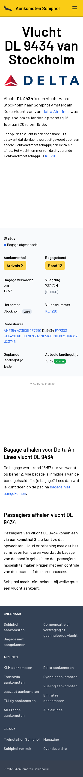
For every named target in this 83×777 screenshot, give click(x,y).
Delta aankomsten (58, 667)
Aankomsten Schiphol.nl (32, 769)
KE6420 (10, 336)
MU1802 (59, 336)
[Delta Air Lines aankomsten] (41, 80)
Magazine (51, 739)
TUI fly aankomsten (20, 700)
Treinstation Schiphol (22, 739)
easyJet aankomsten (21, 691)
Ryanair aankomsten (60, 676)
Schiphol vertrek (17, 748)
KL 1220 (51, 311)
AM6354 (10, 330)
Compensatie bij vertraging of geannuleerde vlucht (60, 629)
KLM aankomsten (18, 667)
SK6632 (71, 336)
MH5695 (46, 336)
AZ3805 (23, 330)
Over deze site (55, 748)
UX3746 (10, 341)
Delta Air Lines (56, 111)
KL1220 (50, 156)
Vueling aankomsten (60, 686)
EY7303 (61, 330)
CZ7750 (35, 330)
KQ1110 (22, 336)
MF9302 (33, 336)
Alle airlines (52, 710)
